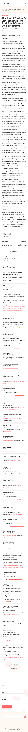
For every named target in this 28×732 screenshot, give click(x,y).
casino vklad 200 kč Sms (9, 531)
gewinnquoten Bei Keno (8, 542)
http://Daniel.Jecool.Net (16, 514)
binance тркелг (7, 353)
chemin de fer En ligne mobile (10, 479)
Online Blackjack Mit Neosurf (9, 572)
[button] (6, 236)
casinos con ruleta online (9, 388)
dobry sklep (6, 333)
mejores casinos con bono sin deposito (12, 375)
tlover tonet (6, 317)
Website (4, 699)
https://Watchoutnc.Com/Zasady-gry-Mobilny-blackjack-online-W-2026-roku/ (13, 657)
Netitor (6, 3)
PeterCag (5, 266)
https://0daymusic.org (8, 276)
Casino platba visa (7, 447)
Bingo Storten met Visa (8, 492)
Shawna (5, 584)
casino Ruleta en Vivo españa (10, 619)
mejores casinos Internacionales (10, 364)
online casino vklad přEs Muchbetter (11, 456)
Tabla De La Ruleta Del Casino (10, 519)
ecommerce (17, 348)
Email (3, 692)
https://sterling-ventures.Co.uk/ (10, 606)
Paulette (5, 467)
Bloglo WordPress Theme (14, 729)
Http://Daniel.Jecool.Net (9, 506)
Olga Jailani (7, 234)
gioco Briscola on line (8, 630)
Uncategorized (5, 15)
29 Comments (7, 30)
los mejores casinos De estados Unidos (12, 414)
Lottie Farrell (6, 256)
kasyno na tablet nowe (8, 436)
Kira (4, 285)
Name (3, 685)
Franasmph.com (7, 425)
